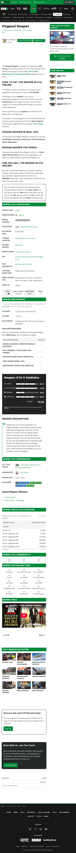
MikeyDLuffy (10, 588)
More (66, 9)
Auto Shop (38, 124)
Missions (31, 17)
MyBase (3, 2)
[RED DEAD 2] (26, 9)
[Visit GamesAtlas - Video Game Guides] (49, 840)
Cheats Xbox (7, 20)
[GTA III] (60, 9)
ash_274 (25, 594)
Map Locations (47, 14)
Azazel (10, 583)
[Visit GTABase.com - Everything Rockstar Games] (36, 840)
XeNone (25, 583)
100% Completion (18, 17)
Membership (40, 2)
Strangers (40, 17)
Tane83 (25, 577)
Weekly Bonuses (45, 20)
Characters (6, 17)
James (10, 572)
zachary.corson (39, 588)
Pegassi (21, 215)
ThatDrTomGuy (25, 588)
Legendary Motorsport (28, 227)
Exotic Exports (10, 497)
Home (8, 812)
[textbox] (24, 786)
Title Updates (35, 14)
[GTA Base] (5, 9)
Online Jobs (17, 20)
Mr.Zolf (10, 594)
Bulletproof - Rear (23, 220)
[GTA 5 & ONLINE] (33, 9)
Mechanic (19, 245)
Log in (15, 2)
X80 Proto (64, 93)
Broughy (7, 306)
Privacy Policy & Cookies (37, 846)
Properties (59, 17)
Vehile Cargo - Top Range (14, 500)
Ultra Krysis (40, 594)
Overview (14, 14)
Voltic (62, 76)
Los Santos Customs (23, 252)
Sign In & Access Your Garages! (62, 57)
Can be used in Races (23, 264)
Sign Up (8, 729)
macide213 (39, 572)
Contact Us (24, 846)
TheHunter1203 (25, 572)
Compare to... (38, 40)
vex (10, 577)
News (13, 9)
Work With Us (56, 846)
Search (48, 846)
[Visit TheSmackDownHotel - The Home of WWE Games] (25, 840)
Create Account (26, 2)
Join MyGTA (69, 2)
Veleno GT (64, 104)
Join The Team (10, 765)
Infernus (64, 98)
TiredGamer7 (39, 577)
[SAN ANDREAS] (46, 9)
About (18, 846)
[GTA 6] (18, 9)
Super (17, 210)
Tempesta (65, 87)
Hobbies (49, 17)
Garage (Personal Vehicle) (25, 238)
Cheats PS (69, 17)
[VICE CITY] (54, 9)
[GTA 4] (39, 9)
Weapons (68, 14)
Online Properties (30, 20)
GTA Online (23, 14)
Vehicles (58, 14)
